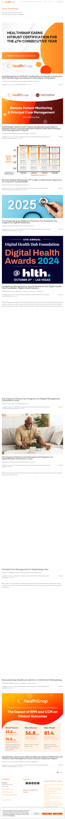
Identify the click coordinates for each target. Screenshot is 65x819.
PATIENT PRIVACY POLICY (7, 792)
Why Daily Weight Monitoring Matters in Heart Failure (53, 785)
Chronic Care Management (20, 136)
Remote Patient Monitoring (11, 138)
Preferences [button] (12, 815)
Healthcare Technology (21, 84)
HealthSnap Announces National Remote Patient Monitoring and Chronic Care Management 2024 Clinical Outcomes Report (32, 758)
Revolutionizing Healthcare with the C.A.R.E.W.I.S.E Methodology (32, 680)
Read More (60, 84)
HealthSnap (5, 84)
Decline (47, 813)
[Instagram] (30, 783)
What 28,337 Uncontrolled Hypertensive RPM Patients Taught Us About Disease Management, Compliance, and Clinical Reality (53, 807)
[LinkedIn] (32, 783)
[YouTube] (35, 783)
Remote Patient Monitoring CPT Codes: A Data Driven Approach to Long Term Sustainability (32, 181)
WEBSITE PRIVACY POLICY (7, 789)
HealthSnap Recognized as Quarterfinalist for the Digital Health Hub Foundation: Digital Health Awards (32, 287)
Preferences (36, 813)
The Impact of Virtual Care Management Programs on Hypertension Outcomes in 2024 (27, 458)
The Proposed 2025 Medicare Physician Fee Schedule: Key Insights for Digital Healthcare (29, 222)
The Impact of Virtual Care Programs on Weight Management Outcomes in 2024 (31, 400)
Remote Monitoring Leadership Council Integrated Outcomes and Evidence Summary (53, 802)
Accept (57, 813)
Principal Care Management (7, 189)
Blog (16, 84)
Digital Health (33, 136)
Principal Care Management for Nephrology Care (25, 569)
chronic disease (28, 136)
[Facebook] (27, 783)
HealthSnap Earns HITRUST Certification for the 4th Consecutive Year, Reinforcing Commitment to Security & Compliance (32, 77)
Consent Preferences (6, 799)
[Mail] (38, 783)
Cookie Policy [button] (12, 814)
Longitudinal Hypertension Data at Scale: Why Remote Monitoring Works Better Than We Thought (53, 798)
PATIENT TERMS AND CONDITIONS (9, 794)
